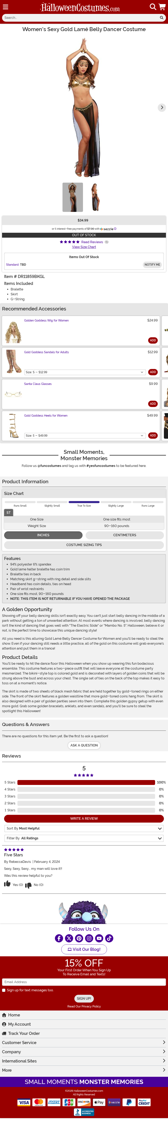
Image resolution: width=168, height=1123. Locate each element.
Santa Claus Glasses (38, 384)
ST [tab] (9, 513)
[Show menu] (5, 7)
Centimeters (124, 535)
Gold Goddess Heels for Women (45, 415)
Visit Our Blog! (86, 949)
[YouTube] (99, 938)
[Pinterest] (79, 938)
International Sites (19, 1061)
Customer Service (19, 1042)
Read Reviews (92, 242)
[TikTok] (109, 938)
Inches (43, 535)
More (7, 1070)
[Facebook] (59, 938)
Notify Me (152, 264)
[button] (162, 7)
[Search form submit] (161, 18)
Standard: (12, 264)
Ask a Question (84, 745)
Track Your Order (24, 1033)
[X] (69, 938)
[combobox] (79, 18)
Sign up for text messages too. (30, 990)
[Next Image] (162, 107)
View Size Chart (84, 247)
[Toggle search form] (153, 7)
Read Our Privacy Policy (84, 1006)
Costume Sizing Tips (84, 545)
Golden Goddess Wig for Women (46, 320)
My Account (19, 1024)
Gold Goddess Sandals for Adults (46, 352)
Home (14, 1015)
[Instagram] (89, 938)
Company (11, 1051)
